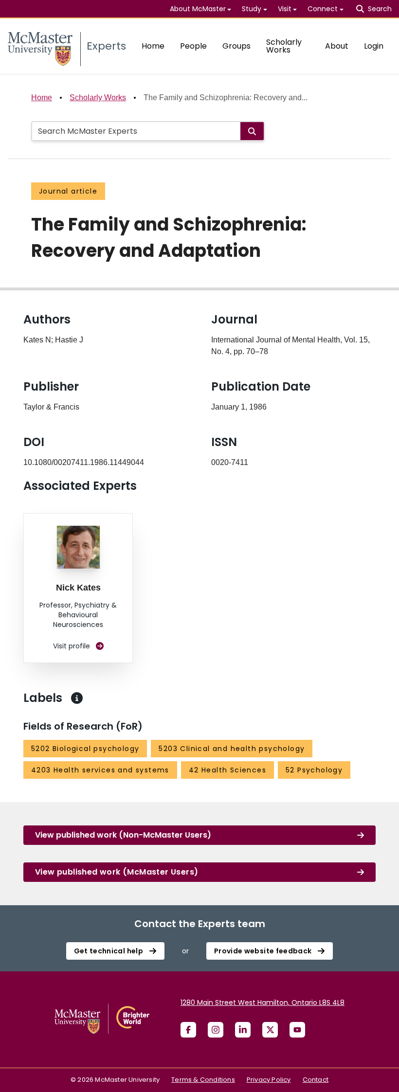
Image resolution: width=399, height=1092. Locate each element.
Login (373, 46)
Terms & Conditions (203, 1079)
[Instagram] (215, 1030)
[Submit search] (252, 131)
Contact (315, 1079)
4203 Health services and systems (100, 770)
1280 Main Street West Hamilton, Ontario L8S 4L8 (263, 1002)
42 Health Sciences (227, 770)
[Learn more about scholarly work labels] (77, 698)
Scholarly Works (284, 45)
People (193, 46)
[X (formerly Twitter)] (270, 1030)
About (336, 46)
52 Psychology (314, 770)
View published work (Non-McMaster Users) (123, 835)
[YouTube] (297, 1030)
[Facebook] (188, 1030)
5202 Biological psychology (85, 748)
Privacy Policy (269, 1079)
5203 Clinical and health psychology (232, 748)
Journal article (68, 191)
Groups (236, 46)
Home (153, 46)
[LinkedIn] (243, 1030)
